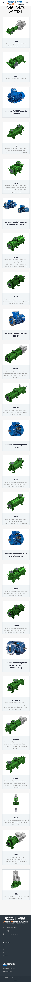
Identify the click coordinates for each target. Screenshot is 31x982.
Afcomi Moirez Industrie (14, 978)
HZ (16, 146)
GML (16, 76)
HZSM (16, 589)
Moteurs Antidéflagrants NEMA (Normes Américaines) (16, 665)
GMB (16, 41)
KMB (16, 855)
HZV (16, 818)
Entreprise (6, 953)
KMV (16, 894)
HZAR (16, 257)
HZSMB (16, 740)
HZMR (16, 408)
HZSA (16, 517)
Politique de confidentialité (10, 968)
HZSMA (16, 626)
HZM (16, 297)
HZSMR (16, 779)
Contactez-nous (7, 956)
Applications (6, 950)
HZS (16, 480)
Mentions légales (7, 971)
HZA (16, 183)
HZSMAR (16, 700)
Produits (5, 947)
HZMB (16, 369)
